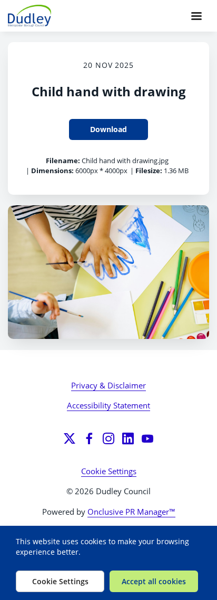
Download (108, 129)
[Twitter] (69, 438)
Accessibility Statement (108, 405)
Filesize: (148, 170)
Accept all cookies (154, 581)
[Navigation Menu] (196, 16)
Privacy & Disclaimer (108, 385)
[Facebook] (89, 438)
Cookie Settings (108, 471)
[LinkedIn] (128, 438)
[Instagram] (108, 438)
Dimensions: (52, 170)
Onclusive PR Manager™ (131, 511)
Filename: (63, 160)
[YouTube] (147, 438)
